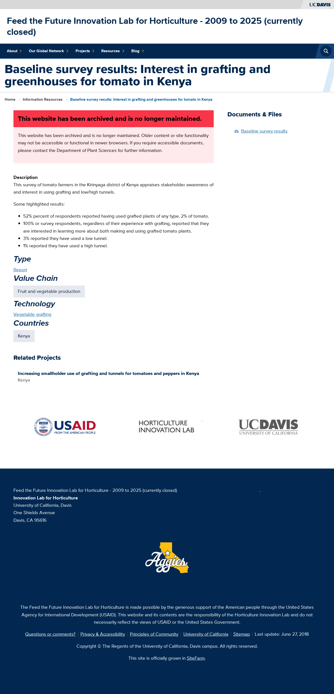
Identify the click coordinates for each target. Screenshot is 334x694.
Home (10, 99)
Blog (135, 51)
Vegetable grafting (32, 314)
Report (20, 269)
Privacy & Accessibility (102, 634)
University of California (205, 634)
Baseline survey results (264, 131)
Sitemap (241, 634)
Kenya (24, 336)
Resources (110, 51)
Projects (83, 51)
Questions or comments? (50, 634)
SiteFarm (196, 658)
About (12, 51)
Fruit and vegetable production (49, 291)
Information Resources (43, 99)
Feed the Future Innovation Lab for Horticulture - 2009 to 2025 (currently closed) (155, 26)
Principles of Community (154, 634)
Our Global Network (46, 51)
